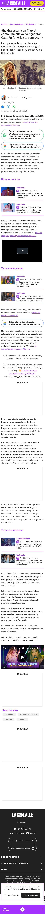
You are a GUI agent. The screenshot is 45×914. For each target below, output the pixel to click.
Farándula (30, 24)
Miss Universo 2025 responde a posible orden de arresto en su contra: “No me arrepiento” (29, 194)
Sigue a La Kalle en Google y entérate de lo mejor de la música (24, 323)
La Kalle (4, 24)
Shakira (22, 719)
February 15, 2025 (32, 376)
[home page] (22, 815)
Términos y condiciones (19, 878)
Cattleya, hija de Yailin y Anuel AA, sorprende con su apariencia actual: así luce (28, 209)
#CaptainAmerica (29, 370)
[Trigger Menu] (3, 3)
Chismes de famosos (28, 714)
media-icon (22, 909)
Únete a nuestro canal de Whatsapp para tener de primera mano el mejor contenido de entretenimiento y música (24, 135)
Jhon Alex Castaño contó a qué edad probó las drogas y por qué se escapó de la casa (30, 298)
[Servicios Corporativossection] (41, 863)
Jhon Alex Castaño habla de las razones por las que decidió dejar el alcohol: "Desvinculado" (29, 282)
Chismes (8, 719)
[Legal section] (41, 869)
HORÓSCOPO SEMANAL (22, 9)
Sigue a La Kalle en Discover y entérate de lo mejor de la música (24, 145)
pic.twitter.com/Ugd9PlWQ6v (23, 373)
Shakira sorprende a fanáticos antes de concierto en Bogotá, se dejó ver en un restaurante (29, 561)
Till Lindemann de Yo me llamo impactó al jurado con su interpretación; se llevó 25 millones (29, 544)
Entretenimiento (17, 24)
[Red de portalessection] (41, 857)
